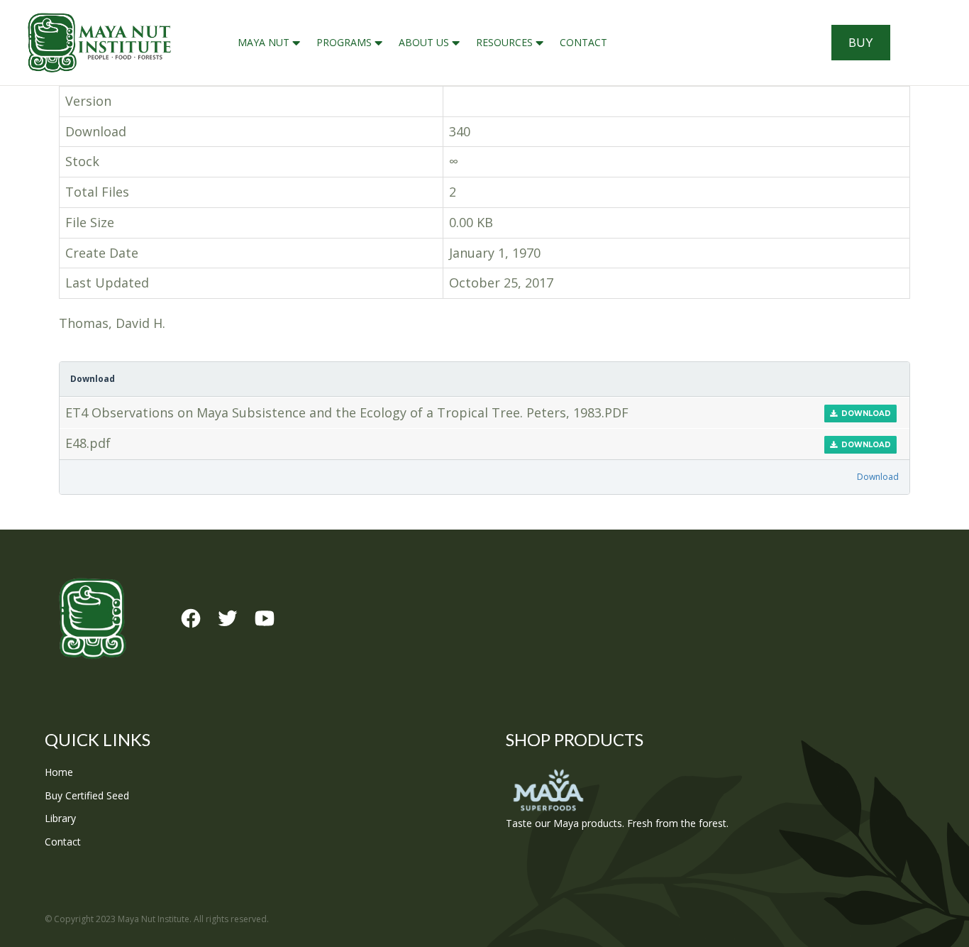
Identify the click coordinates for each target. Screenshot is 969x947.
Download (864, 413)
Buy (860, 42)
